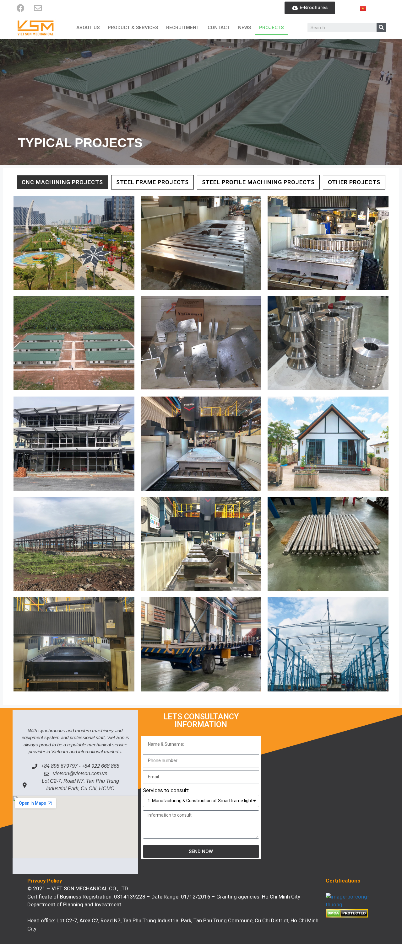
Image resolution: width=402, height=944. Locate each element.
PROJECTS (271, 27)
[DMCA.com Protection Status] (347, 916)
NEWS (244, 27)
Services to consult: (166, 790)
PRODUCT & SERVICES (133, 27)
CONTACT (219, 27)
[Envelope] (38, 8)
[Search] (381, 27)
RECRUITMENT (182, 27)
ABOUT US (88, 27)
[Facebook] (20, 8)
